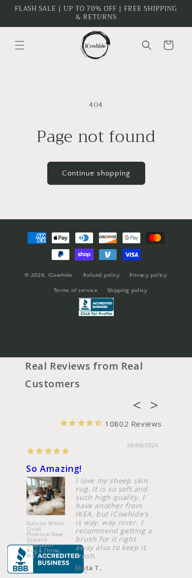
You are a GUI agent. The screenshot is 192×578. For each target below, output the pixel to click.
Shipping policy (127, 290)
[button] (20, 45)
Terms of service (76, 290)
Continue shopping (96, 173)
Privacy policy (148, 275)
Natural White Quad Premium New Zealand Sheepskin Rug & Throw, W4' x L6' (45, 539)
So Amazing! (54, 468)
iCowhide (60, 275)
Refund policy (101, 275)
